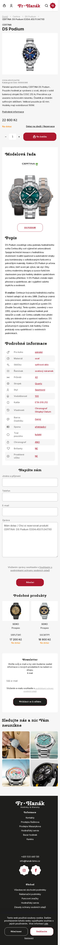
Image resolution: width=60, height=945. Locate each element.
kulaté (38, 434)
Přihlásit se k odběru (30, 701)
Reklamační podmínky (30, 894)
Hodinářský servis (30, 830)
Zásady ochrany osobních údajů (30, 907)
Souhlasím (41, 931)
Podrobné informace (13, 111)
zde (46, 923)
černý (38, 419)
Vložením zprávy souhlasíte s (30, 569)
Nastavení (28, 938)
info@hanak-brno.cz (30, 861)
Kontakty (30, 817)
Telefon (6, 491)
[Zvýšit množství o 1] (19, 136)
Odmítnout (16, 931)
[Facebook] (36, 869)
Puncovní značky (30, 898)
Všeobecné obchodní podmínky (30, 889)
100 (37, 396)
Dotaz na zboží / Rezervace (40, 126)
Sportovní (40, 389)
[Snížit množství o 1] (5, 136)
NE (36, 448)
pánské (39, 352)
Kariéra (30, 839)
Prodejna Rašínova (30, 822)
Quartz (38, 383)
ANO (37, 442)
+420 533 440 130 (30, 856)
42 (36, 377)
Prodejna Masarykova (30, 826)
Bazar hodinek (30, 834)
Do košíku (41, 136)
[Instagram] (24, 869)
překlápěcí (40, 426)
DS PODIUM (30, 227)
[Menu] (53, 5)
